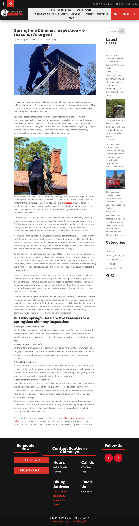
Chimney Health (113, 255)
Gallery (90, 14)
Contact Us (102, 14)
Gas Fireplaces (84, 10)
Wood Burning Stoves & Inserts (51, 14)
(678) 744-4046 (103, 4)
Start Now (29, 460)
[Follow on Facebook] (3, 3)
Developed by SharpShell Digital (69, 521)
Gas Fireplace (112, 259)
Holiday (109, 264)
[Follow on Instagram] (10, 3)
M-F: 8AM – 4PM (126, 4)
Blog (71, 18)
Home (52, 10)
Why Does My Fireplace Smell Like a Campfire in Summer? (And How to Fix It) (115, 61)
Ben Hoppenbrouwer (26, 39)
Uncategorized (112, 268)
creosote (68, 203)
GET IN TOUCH (127, 14)
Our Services (64, 10)
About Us (75, 14)
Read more (118, 166)
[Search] (122, 31)
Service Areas (29, 470)
